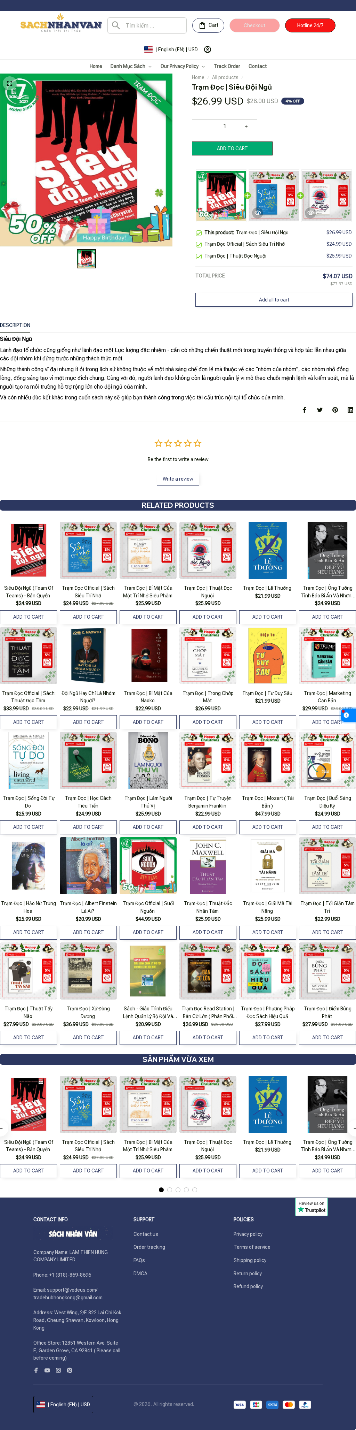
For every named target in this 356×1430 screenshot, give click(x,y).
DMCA (140, 1273)
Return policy (248, 1273)
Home (198, 77)
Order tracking (149, 1247)
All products (225, 77)
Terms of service (252, 1247)
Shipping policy (250, 1260)
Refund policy (248, 1286)
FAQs (139, 1260)
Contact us (146, 1234)
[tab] (161, 1190)
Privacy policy (248, 1234)
